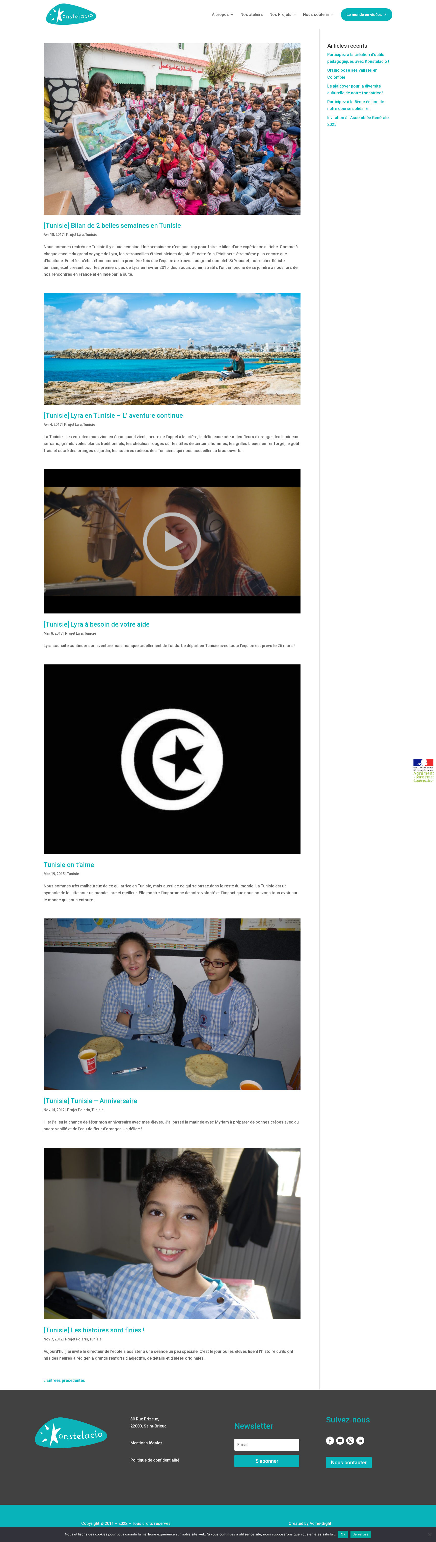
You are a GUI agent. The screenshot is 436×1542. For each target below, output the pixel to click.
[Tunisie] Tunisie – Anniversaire (90, 1101)
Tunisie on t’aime (69, 864)
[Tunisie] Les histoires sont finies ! (94, 1330)
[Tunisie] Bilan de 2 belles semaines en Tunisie (112, 225)
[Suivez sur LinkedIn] (360, 1441)
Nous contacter (349, 1463)
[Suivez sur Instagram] (350, 1441)
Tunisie (91, 235)
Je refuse (361, 1534)
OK (343, 1534)
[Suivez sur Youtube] (340, 1441)
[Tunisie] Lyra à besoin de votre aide (97, 624)
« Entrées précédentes (64, 1380)
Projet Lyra (75, 235)
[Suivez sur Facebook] (330, 1441)
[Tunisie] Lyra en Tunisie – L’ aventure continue (113, 415)
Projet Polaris (78, 1110)
